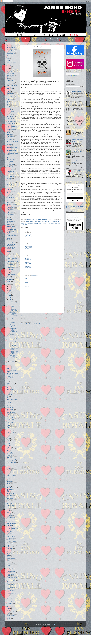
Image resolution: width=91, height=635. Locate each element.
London (9, 173)
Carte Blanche (10, 80)
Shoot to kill (9, 216)
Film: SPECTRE (10, 116)
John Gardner (10, 157)
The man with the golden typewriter (11, 248)
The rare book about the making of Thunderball (13, 343)
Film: (8, 113)
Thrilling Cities (10, 264)
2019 (10, 292)
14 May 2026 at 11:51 (36, 255)
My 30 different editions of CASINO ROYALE (77, 130)
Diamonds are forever (12, 96)
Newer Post (24, 316)
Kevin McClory (10, 164)
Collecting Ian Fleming (12, 368)
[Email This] (54, 219)
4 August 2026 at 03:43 (36, 275)
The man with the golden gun (11, 245)
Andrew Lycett (10, 50)
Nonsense (9, 187)
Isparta (26, 282)
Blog (8, 68)
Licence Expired (10, 168)
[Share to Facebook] (58, 219)
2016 (10, 297)
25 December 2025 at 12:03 (37, 243)
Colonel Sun (10, 88)
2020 (10, 290)
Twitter (8, 271)
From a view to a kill (11, 124)
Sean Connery (10, 214)
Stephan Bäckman (76, 91)
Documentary (10, 99)
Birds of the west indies (12, 62)
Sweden (9, 227)
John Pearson (10, 161)
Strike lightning (10, 226)
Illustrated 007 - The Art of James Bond (12, 374)
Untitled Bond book (11, 274)
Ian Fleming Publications (12, 141)
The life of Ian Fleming (12, 239)
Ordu (26, 289)
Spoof (8, 222)
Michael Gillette (10, 176)
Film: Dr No (9, 114)
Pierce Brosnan (10, 200)
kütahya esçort (28, 263)
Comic (42, 221)
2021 (10, 288)
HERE (69, 124)
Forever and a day (11, 123)
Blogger (53, 624)
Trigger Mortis (53, 223)
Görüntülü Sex (28, 234)
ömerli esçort (28, 261)
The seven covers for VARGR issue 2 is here (14, 348)
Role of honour (10, 212)
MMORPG (27, 248)
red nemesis (10, 209)
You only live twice (11, 277)
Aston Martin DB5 (11, 53)
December (12, 301)
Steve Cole (47, 223)
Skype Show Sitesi (29, 236)
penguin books (10, 197)
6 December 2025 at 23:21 (37, 231)
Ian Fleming (54, 221)
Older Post (59, 316)
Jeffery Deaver (10, 156)
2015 (10, 299)
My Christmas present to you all (13, 325)
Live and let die (10, 171)
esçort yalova (28, 266)
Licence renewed (11, 169)
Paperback (9, 195)
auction (8, 55)
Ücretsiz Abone (28, 247)
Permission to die (11, 199)
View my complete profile (71, 114)
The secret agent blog (12, 255)
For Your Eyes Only (11, 121)
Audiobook (9, 57)
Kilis (26, 278)
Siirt (26, 279)
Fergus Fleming (10, 111)
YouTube (9, 281)
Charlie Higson (10, 83)
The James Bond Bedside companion (11, 235)
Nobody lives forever (11, 186)
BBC (8, 58)
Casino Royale (37, 221)
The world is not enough (12, 261)
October (12, 363)
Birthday (9, 65)
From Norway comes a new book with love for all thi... (13, 320)
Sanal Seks (27, 235)
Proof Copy (9, 202)
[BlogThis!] (56, 219)
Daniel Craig (10, 93)
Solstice (9, 219)
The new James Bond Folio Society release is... (77, 151)
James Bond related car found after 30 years (13, 357)
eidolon (8, 104)
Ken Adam (9, 162)
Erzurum (27, 281)
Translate (76, 75)
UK (7, 272)
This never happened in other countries (13, 309)
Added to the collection (12, 47)
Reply (26, 238)
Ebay (8, 102)
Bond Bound (10, 70)
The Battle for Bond (11, 229)
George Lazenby (11, 129)
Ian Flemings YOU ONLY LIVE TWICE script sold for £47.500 (78, 161)
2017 (10, 295)
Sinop (26, 283)
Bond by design (10, 71)
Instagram (9, 144)
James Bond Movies (11, 150)
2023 (10, 286)
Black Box (9, 66)
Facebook (9, 108)
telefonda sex (28, 265)
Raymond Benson (11, 207)
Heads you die (48, 221)
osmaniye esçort (28, 269)
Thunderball (10, 265)
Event (8, 106)
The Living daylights (11, 242)
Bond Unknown (10, 73)
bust (8, 78)
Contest (9, 91)
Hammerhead (10, 134)
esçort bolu (27, 262)
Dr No (8, 101)
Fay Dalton (9, 109)
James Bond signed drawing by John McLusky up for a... (13, 314)
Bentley (8, 60)
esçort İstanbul (28, 259)
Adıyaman (27, 287)
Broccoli (9, 76)
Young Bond (24, 224)
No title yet (9, 184)
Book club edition (11, 75)
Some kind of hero (11, 221)
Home (42, 316)
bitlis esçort (27, 258)
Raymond (9, 205)
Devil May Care (10, 94)
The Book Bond (10, 376)
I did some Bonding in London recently (14, 335)
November (12, 361)
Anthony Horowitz (29, 221)
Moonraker (9, 178)
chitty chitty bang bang (12, 85)
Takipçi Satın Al (28, 246)
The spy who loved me (12, 258)
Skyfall (8, 217)
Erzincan (27, 286)
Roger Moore (10, 211)
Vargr (58, 223)
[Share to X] (57, 219)
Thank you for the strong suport (13, 339)
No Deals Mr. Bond (11, 182)
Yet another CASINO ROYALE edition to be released (76, 172)
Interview (9, 145)
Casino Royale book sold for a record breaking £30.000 (77, 140)
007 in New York (10, 45)
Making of (9, 174)
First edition (9, 118)
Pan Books (9, 194)
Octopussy (9, 189)
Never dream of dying (12, 179)
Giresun (26, 285)
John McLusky (34, 223)
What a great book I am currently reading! (14, 352)
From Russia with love (12, 126)
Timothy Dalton (10, 267)
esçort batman (28, 267)
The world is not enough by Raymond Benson (13, 304)
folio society (9, 119)
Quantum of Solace (11, 204)
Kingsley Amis (41, 223)
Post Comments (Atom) (33, 318)
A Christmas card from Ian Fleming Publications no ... (13, 330)
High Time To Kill (11, 137)
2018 (10, 294)
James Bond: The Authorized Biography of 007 (12, 153)
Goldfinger (9, 132)
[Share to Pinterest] (60, 219)
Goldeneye (9, 131)
